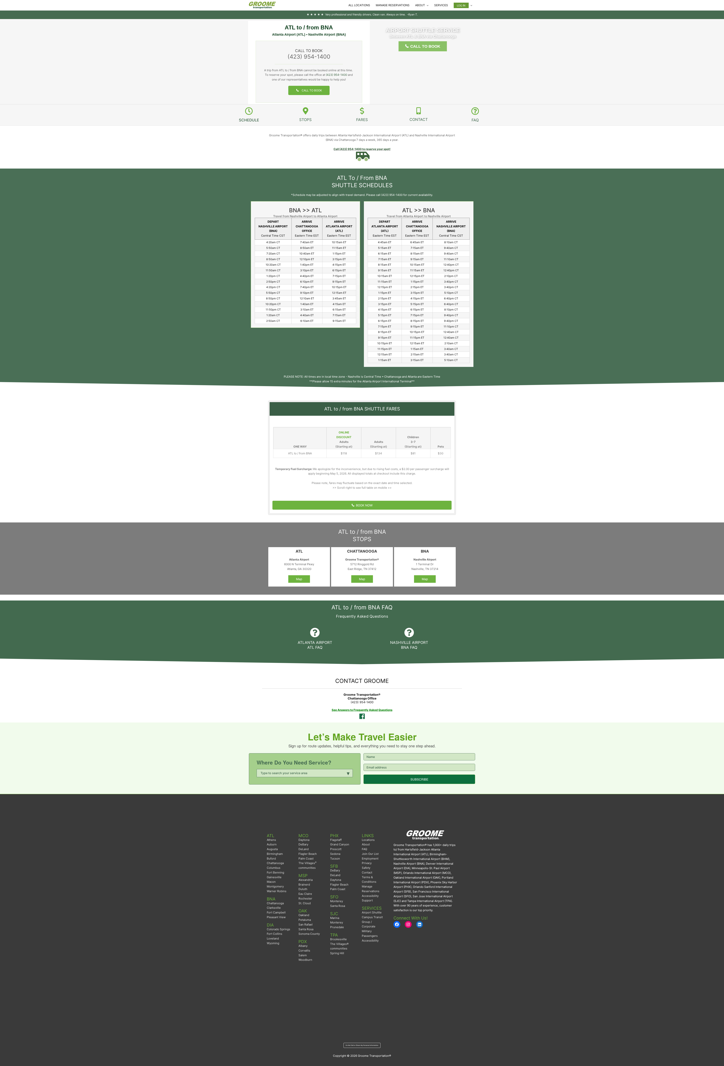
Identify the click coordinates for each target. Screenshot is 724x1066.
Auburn (272, 844)
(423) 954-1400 (309, 56)
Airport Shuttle (372, 912)
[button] (309, 90)
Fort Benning (275, 872)
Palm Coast (306, 858)
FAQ (364, 849)
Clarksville (274, 908)
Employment (370, 858)
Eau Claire (305, 894)
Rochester (305, 898)
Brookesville (338, 939)
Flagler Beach (307, 854)
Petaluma (304, 920)
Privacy (367, 863)
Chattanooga (275, 863)
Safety (366, 868)
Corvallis (304, 950)
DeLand (303, 849)
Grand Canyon (339, 844)
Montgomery (275, 886)
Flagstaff (336, 840)
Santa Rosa (305, 929)
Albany (303, 946)
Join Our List (370, 854)
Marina (334, 918)
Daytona (303, 840)
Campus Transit (372, 917)
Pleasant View (276, 917)
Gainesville (274, 877)
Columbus (273, 868)
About (366, 844)
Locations (368, 840)
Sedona (335, 854)
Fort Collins (274, 934)
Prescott (335, 849)
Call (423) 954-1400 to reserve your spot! (362, 149)
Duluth (302, 889)
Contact (367, 872)
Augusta (272, 849)
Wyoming (273, 943)
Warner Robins (276, 891)
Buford (271, 858)
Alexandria (305, 880)
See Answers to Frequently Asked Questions (362, 710)
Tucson (335, 858)
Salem (302, 955)
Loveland (273, 938)
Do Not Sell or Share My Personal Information (362, 1045)
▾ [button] (348, 773)
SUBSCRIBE (419, 779)
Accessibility (370, 940)
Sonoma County (309, 934)
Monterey (336, 901)
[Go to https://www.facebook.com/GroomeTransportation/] (362, 716)
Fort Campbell (276, 912)
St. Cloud (304, 903)
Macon (271, 881)
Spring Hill (337, 953)
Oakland (303, 915)
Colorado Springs (278, 929)
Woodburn (305, 960)
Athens (271, 840)
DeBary (303, 844)
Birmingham (275, 854)
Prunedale (337, 927)
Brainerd (304, 884)
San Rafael (305, 924)
